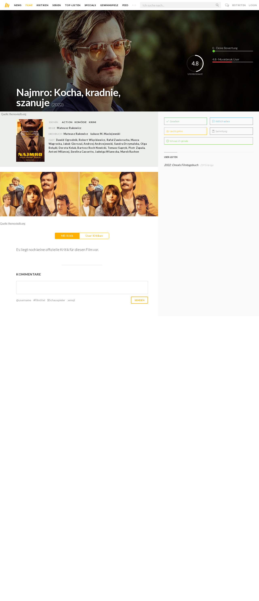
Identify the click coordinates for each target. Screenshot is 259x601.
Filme (29, 5)
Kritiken (42, 5)
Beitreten (239, 5)
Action (67, 122)
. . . (134, 4)
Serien (56, 5)
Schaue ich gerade (178, 140)
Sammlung (221, 131)
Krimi (92, 122)
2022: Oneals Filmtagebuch (181, 165)
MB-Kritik (67, 235)
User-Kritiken (94, 235)
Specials (90, 5)
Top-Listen (73, 5)
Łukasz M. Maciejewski (105, 133)
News (17, 5)
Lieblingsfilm (176, 131)
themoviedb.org (17, 114)
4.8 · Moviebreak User (225, 59)
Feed (125, 5)
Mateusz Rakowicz (76, 133)
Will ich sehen (222, 121)
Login (253, 5)
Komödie (80, 122)
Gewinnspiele (109, 5)
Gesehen (174, 121)
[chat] (227, 5)
